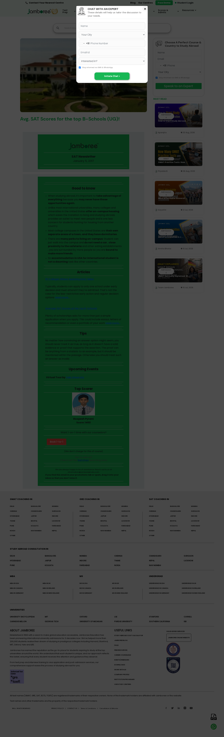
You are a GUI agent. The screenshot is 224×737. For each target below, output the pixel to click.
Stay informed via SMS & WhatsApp (97, 68)
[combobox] (84, 43)
